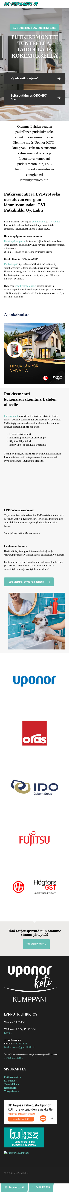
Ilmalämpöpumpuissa (14, 241)
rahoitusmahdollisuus (25, 286)
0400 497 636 (20, 1043)
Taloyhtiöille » (11, 1084)
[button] (63, 4)
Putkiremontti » (12, 1077)
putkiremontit (39, 221)
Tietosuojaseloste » (13, 1058)
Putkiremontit (11, 416)
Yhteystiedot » (11, 1091)
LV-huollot (54, 221)
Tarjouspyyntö (16, 1187)
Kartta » (8, 1033)
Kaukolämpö (10, 264)
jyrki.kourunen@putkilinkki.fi (19, 1047)
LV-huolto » (10, 1080)
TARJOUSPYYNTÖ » (36, 944)
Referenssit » (11, 1087)
